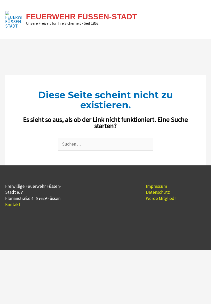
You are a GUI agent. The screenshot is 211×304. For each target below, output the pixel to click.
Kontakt (12, 204)
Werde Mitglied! (161, 198)
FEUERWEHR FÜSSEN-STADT (81, 16)
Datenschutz (158, 192)
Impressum (156, 186)
